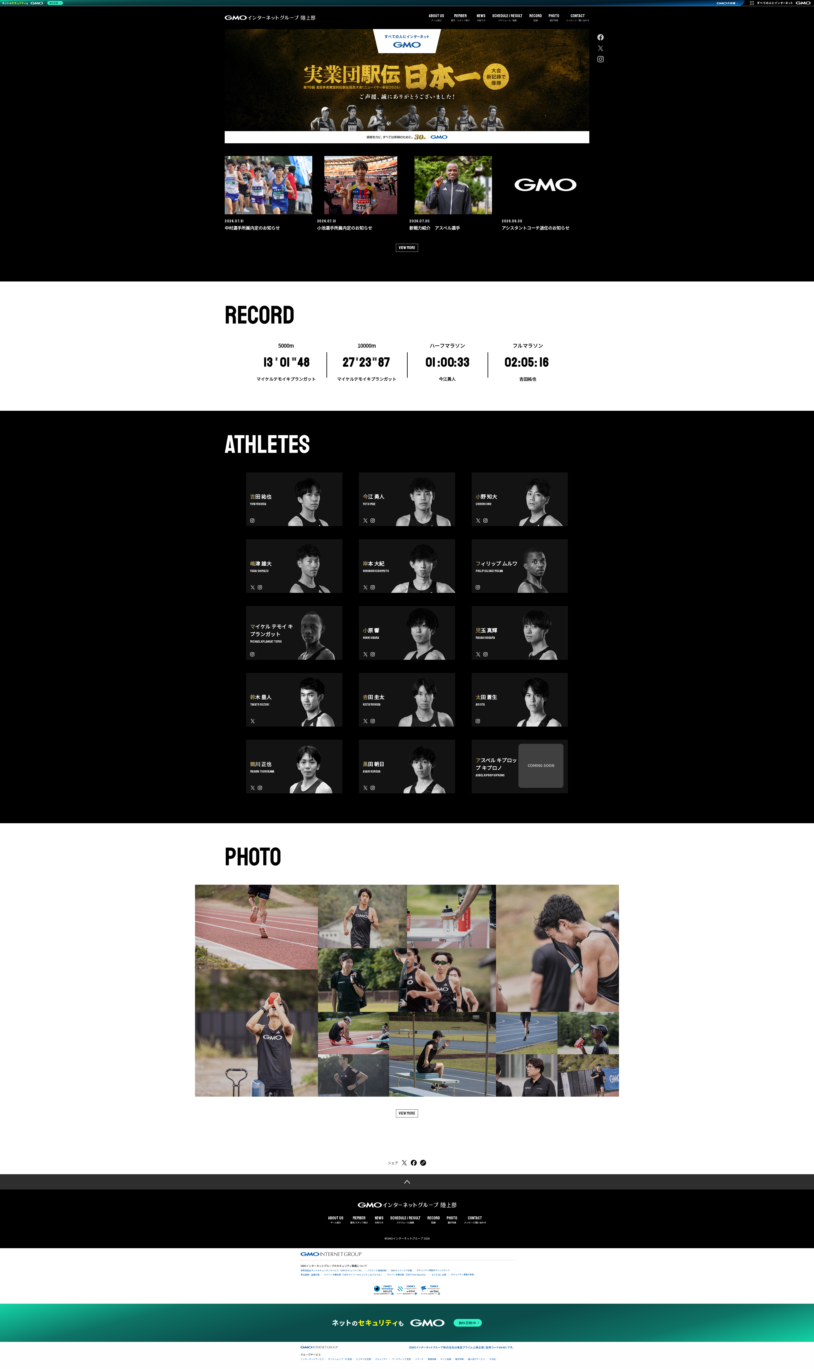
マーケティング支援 (401, 1359)
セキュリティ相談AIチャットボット (433, 1270)
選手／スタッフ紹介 (460, 17)
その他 (492, 1359)
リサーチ (419, 1359)
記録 (535, 17)
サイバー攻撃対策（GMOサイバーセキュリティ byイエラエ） (353, 1274)
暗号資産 (459, 1359)
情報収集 (432, 1359)
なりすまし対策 (439, 1274)
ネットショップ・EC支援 (340, 1359)
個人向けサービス (476, 1359)
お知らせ (481, 17)
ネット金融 (445, 1359)
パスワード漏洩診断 (376, 1270)
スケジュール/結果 (405, 1220)
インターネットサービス (312, 1359)
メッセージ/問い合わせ (475, 1220)
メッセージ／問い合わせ (577, 17)
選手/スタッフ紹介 (359, 1220)
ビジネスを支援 (363, 1359)
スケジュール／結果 (507, 17)
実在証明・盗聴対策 (310, 1274)
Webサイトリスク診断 (401, 1270)
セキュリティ (381, 1359)
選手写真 (554, 17)
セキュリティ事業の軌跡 (462, 1274)
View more (407, 247)
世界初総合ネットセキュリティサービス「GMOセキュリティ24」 (332, 1270)
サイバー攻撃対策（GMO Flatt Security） (407, 1274)
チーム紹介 (436, 17)
